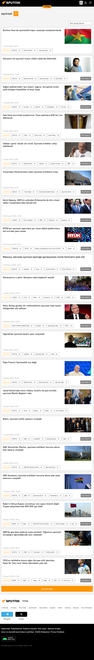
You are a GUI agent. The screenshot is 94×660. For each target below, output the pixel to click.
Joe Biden (37, 439)
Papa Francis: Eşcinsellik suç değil (20, 362)
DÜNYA (14, 50)
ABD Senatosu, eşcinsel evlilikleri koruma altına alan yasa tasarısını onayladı (31, 477)
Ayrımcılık (67, 580)
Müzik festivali (66, 269)
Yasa (52, 354)
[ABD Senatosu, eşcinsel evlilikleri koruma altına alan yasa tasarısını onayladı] (78, 481)
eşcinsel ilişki (43, 50)
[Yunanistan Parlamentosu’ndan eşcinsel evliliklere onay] (78, 178)
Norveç (63, 107)
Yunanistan (27, 192)
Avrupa (26, 107)
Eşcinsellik (59, 78)
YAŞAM (14, 220)
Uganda (26, 354)
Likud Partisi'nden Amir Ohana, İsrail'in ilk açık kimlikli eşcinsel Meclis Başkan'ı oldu (29, 392)
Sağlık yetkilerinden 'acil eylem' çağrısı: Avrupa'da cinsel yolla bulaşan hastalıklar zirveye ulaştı (31, 88)
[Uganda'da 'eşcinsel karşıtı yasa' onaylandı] (78, 340)
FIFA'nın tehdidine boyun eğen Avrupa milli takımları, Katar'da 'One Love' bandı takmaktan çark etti (29, 561)
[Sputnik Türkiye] (12, 5)
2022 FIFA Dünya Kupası (41, 524)
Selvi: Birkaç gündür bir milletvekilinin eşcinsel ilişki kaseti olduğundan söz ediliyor (32, 307)
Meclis (36, 410)
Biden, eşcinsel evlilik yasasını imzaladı (22, 419)
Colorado (37, 552)
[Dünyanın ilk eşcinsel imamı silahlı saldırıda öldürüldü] (78, 64)
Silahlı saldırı (51, 552)
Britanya (51, 220)
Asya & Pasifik (50, 269)
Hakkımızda (5, 629)
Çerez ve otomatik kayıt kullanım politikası (17, 632)
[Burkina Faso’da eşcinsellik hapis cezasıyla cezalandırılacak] (78, 36)
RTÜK (27, 248)
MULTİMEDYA (86, 608)
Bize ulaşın (42, 629)
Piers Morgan (60, 524)
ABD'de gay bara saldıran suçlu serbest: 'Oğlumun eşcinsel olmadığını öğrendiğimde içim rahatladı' (32, 533)
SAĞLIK (14, 107)
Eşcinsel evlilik (28, 78)
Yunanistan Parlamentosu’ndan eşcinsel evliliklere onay (30, 172)
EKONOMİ (33, 608)
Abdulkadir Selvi (53, 326)
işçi (72, 524)
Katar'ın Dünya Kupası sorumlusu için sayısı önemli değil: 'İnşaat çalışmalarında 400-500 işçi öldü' (31, 505)
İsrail (25, 410)
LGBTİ (68, 297)
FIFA (55, 580)
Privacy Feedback (57, 632)
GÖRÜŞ (67, 608)
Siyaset (38, 326)
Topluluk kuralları (54, 629)
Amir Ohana (60, 410)
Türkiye (4, 608)
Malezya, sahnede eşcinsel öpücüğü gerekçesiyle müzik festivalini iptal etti (44, 256)
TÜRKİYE (15, 248)
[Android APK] (8, 639)
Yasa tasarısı (54, 495)
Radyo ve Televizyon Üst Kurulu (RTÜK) (48, 248)
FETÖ (67, 326)
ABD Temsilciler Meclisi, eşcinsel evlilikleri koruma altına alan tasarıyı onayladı (31, 448)
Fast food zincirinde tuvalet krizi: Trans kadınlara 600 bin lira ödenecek (32, 116)
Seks (35, 297)
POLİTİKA (22, 608)
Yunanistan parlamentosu (46, 192)
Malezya (26, 269)
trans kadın (52, 135)
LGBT (68, 163)
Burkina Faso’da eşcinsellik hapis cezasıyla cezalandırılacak (32, 30)
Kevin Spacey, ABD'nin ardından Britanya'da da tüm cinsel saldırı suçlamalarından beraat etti (31, 201)
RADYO (76, 608)
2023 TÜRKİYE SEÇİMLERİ (20, 326)
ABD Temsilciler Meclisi (31, 467)
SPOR (14, 524)
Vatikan (41, 163)
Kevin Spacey (28, 220)
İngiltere (64, 220)
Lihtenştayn (50, 107)
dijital (69, 248)
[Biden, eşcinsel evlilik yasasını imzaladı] (78, 425)
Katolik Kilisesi (55, 163)
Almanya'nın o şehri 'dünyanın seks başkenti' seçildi (28, 277)
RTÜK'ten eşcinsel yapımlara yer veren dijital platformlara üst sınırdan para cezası (31, 230)
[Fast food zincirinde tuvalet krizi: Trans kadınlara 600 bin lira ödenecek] (78, 121)
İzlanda (37, 107)
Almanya (46, 297)
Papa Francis (28, 163)
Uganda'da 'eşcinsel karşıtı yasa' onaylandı (24, 334)
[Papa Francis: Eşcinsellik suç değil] (78, 368)
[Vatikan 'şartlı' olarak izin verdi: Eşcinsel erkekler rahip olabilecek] (78, 149)
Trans (25, 135)
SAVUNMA (43, 608)
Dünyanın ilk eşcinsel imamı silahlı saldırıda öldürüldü (29, 58)
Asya (37, 269)
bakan (47, 410)
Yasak (35, 580)
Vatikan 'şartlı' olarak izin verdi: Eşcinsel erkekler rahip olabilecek (30, 145)
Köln (25, 297)
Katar (24, 524)
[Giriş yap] (85, 2)
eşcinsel (6, 13)
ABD (40, 220)
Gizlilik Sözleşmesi (42, 632)
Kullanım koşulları (30, 629)
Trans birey (37, 135)
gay (66, 495)
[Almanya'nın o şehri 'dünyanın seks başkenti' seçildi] (78, 283)
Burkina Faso (28, 50)
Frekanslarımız (16, 629)
